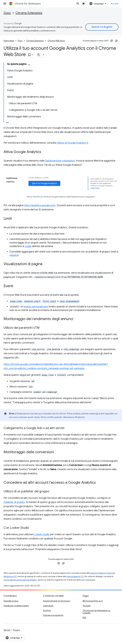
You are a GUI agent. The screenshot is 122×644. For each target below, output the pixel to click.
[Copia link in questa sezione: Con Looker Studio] (32, 528)
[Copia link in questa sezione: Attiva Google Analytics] (44, 152)
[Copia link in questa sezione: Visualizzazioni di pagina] (45, 264)
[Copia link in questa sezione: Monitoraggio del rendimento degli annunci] (76, 319)
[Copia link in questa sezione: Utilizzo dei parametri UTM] (43, 328)
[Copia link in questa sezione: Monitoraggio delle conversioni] (57, 452)
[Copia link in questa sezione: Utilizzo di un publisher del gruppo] (52, 491)
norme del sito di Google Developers (20, 580)
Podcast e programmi (53, 615)
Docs (7, 13)
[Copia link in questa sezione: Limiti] (15, 219)
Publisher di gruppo (14, 502)
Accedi (114, 3)
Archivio (47, 610)
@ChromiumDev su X (93, 601)
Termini (7, 630)
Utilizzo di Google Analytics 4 (72, 142)
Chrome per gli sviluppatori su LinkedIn (96, 611)
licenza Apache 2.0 (75, 576)
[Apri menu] (5, 3)
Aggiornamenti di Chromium (56, 601)
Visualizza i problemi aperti (16, 605)
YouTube (86, 605)
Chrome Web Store (56, 40)
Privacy (16, 630)
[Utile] (112, 41)
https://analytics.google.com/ (39, 205)
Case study (48, 605)
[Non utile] (116, 41)
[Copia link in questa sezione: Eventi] (16, 286)
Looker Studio (42, 534)
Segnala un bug (11, 601)
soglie (28, 246)
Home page (9, 40)
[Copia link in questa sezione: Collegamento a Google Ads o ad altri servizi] (67, 428)
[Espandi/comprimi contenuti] (29, 65)
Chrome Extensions (28, 13)
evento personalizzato (36, 306)
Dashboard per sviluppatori (60, 160)
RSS (84, 617)
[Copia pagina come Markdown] (39, 54)
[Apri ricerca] (78, 3)
